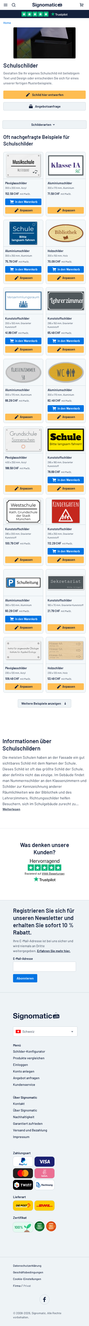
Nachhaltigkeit (23, 1117)
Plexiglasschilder (16, 183)
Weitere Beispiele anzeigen (41, 703)
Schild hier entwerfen (48, 95)
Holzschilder (55, 251)
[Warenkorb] (81, 5)
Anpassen (26, 210)
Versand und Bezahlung (30, 1130)
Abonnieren (25, 978)
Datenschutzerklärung (27, 1265)
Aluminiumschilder (60, 183)
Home (7, 22)
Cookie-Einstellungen (27, 1279)
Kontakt (19, 1103)
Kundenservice (24, 1084)
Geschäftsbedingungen (28, 1272)
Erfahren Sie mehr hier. (53, 951)
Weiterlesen (11, 809)
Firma (16, 1285)
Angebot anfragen (26, 1078)
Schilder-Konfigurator (29, 1051)
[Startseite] (44, 1016)
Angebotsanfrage (48, 106)
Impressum (21, 1137)
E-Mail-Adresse (23, 958)
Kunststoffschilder (17, 318)
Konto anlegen (23, 1071)
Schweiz (28, 1031)
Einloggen (20, 1065)
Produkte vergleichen (28, 1058)
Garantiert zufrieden (28, 1123)
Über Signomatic (25, 1110)
